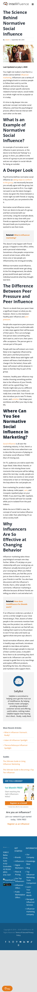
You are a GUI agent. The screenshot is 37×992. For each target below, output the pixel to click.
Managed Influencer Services (29, 902)
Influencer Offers (18, 886)
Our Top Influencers (18, 879)
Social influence (9, 443)
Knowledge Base (29, 862)
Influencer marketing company (29, 912)
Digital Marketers (18, 866)
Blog (28, 868)
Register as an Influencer (18, 824)
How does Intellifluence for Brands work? (16, 604)
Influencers (18, 861)
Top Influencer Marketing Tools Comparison (29, 877)
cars (26, 490)
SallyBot (7, 40)
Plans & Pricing (18, 873)
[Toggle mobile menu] (33, 4)
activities (15, 399)
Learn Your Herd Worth (28, 891)
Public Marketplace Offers (18, 895)
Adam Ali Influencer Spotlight (15, 740)
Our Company (29, 855)
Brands (18, 857)
